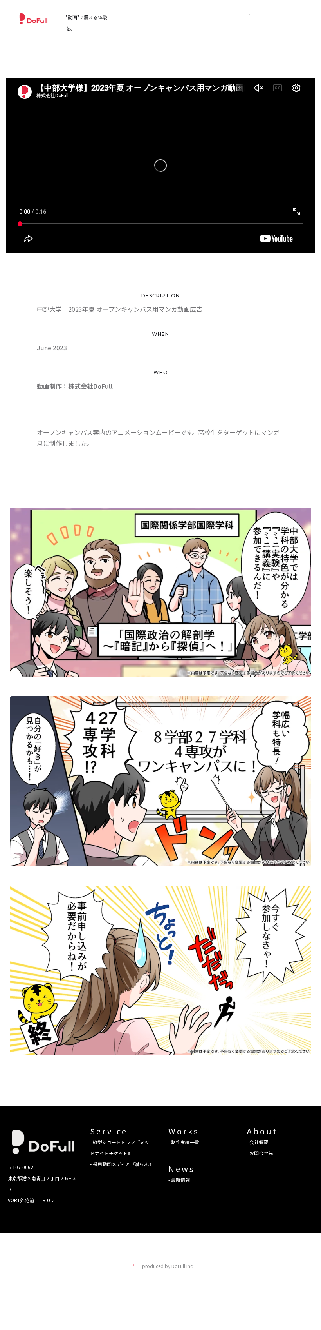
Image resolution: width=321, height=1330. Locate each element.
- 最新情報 (179, 1179)
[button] (249, 14)
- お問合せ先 (260, 1153)
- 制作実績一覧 (183, 1142)
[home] (33, 18)
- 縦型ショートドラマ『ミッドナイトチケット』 (119, 1147)
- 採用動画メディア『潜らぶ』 (121, 1164)
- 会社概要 (257, 1142)
